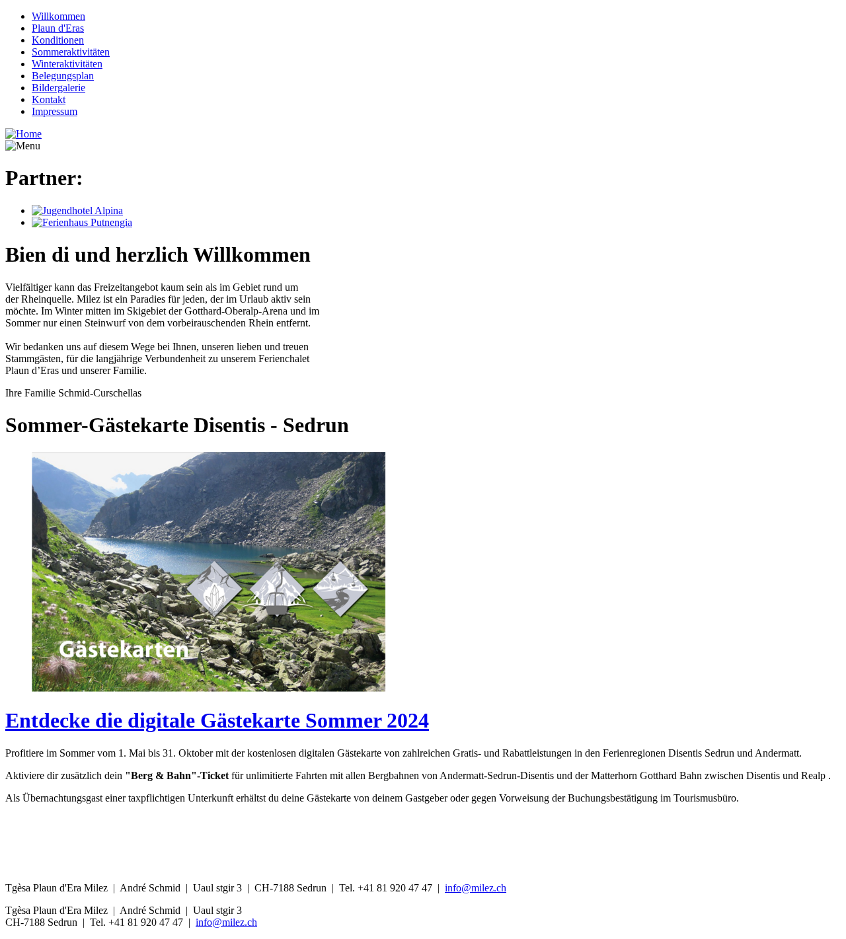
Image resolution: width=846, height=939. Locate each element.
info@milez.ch (475, 887)
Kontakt (48, 99)
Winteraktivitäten (67, 63)
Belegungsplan (63, 75)
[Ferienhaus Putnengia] (82, 222)
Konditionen (58, 40)
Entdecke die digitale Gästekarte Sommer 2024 (217, 720)
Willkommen (58, 16)
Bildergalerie (58, 87)
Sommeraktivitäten (71, 51)
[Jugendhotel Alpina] (77, 210)
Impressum (54, 111)
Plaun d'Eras (58, 28)
